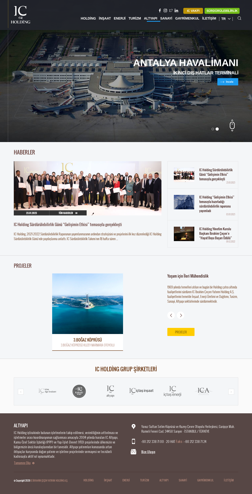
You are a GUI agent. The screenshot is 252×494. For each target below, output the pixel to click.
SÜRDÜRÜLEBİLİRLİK (222, 10)
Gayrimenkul (187, 18)
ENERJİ (126, 480)
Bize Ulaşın (148, 452)
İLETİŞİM (229, 480)
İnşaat (105, 18)
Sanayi (166, 18)
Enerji (120, 18)
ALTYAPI (164, 480)
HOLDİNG (88, 480)
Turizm (135, 18)
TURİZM (144, 480)
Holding (88, 18)
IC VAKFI (193, 10)
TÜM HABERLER (66, 213)
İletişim (209, 18)
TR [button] (224, 19)
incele (229, 81)
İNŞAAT (108, 480)
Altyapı (150, 18)
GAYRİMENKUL (205, 480)
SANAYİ (183, 480)
